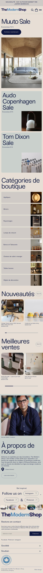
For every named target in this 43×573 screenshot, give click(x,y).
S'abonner (36, 533)
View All (39, 293)
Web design (38, 569)
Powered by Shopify (7, 570)
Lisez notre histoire (9, 475)
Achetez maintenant (11, 32)
